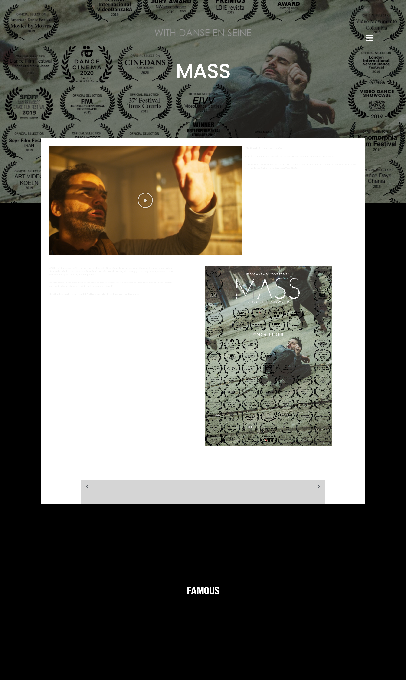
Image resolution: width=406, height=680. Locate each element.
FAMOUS (203, 591)
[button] (145, 200)
